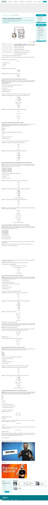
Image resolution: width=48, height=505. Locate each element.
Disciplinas (38, 1)
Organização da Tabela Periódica (41, 27)
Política (8, 499)
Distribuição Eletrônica (41, 30)
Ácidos (39, 36)
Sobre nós (4, 499)
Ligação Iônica (40, 33)
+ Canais (34, 1)
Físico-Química (10, 1)
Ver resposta (7, 491)
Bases (38, 38)
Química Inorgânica (22, 1)
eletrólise (24, 44)
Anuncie (12, 499)
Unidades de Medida (40, 35)
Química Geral (16, 1)
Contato (16, 499)
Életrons (39, 21)
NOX (5, 91)
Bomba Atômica (40, 18)
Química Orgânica (29, 1)
